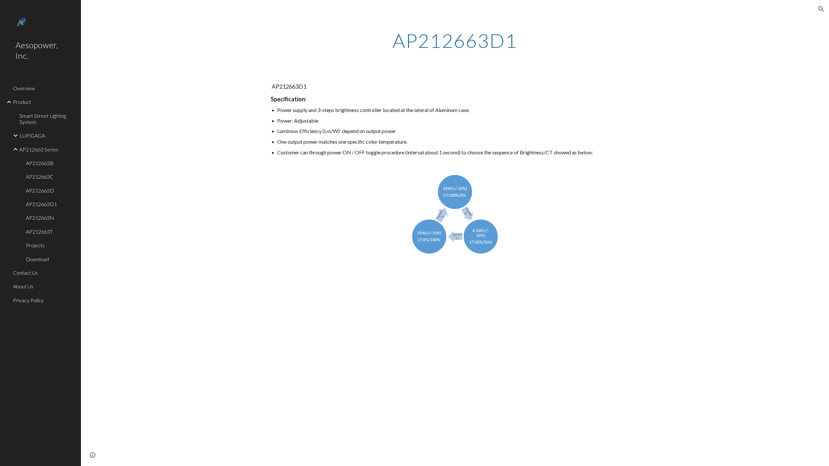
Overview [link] (24, 88)
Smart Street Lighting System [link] (42, 119)
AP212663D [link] (40, 190)
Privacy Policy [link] (28, 300)
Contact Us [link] (25, 273)
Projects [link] (35, 245)
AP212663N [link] (40, 218)
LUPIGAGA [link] (32, 135)
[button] (821, 9)
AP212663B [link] (39, 163)
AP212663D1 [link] (41, 204)
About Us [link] (23, 286)
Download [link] (37, 259)
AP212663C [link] (39, 176)
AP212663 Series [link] (38, 149)
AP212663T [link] (39, 231)
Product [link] (22, 102)
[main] (455, 40)
